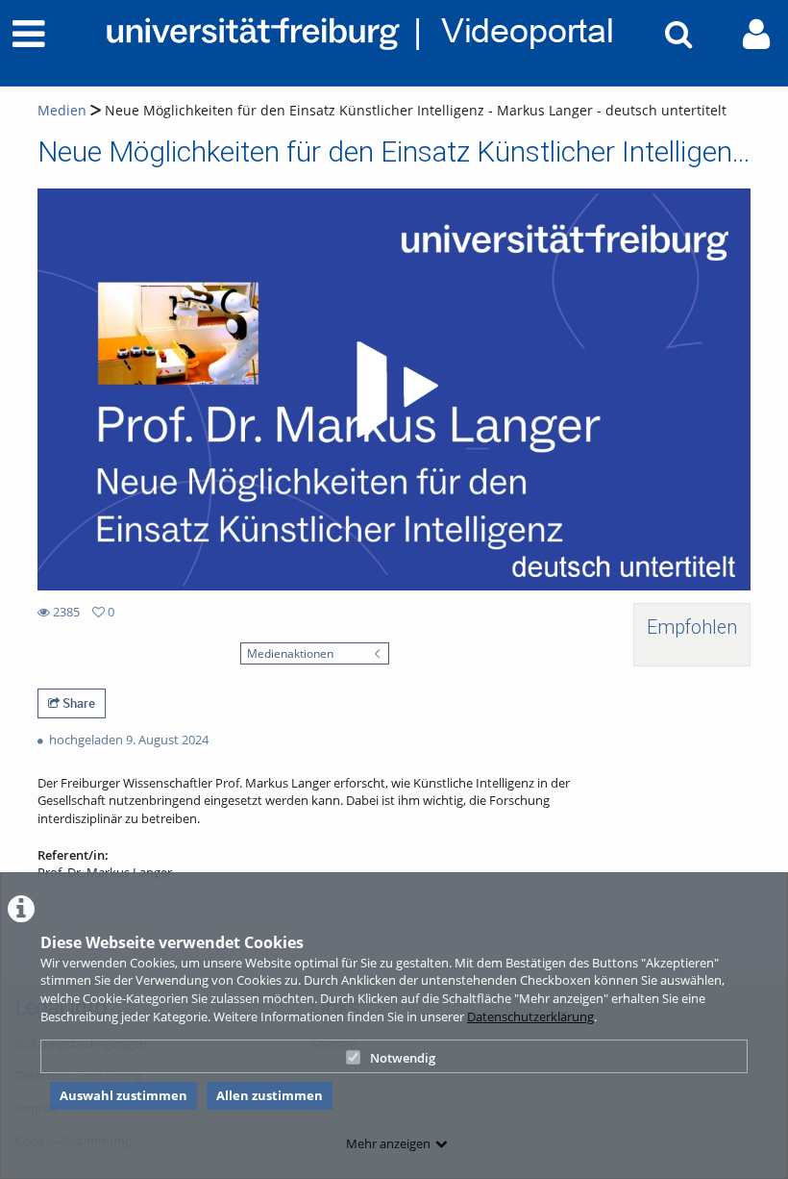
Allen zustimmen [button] (269, 1095)
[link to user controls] (756, 34)
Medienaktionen (290, 653)
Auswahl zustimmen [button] (123, 1095)
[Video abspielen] (394, 389)
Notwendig (402, 1057)
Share (77, 703)
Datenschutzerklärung (530, 1016)
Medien (61, 110)
